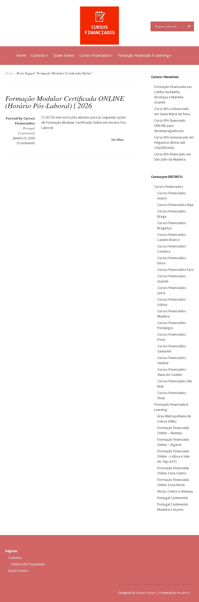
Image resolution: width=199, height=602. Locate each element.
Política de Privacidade (28, 564)
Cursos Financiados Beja (175, 205)
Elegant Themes (146, 593)
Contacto (39, 55)
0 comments (26, 143)
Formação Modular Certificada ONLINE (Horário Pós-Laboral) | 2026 (64, 101)
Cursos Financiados (96, 55)
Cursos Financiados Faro (175, 270)
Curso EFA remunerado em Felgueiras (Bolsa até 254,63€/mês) (174, 142)
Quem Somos (63, 55)
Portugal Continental (26, 130)
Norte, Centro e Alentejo (175, 491)
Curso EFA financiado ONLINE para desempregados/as (170, 126)
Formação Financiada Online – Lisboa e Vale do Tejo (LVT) (173, 456)
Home (21, 55)
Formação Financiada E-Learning (145, 55)
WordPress (183, 593)
